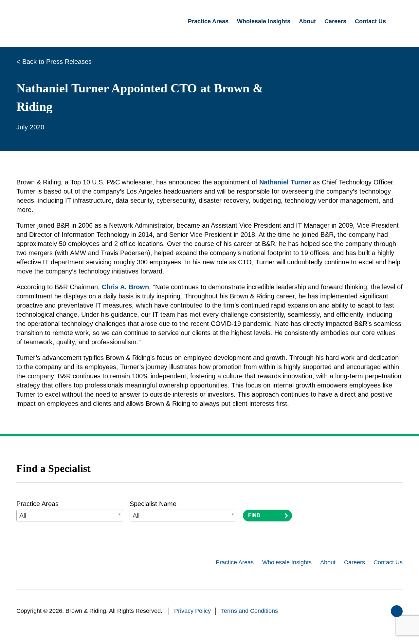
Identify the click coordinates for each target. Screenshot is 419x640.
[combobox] (69, 515)
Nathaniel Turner (285, 182)
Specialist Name (153, 503)
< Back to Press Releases (54, 61)
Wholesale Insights (287, 562)
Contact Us (388, 562)
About (328, 562)
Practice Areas (37, 503)
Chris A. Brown (125, 287)
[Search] (398, 22)
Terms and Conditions (249, 611)
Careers (354, 562)
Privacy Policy (192, 611)
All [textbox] (22, 515)
